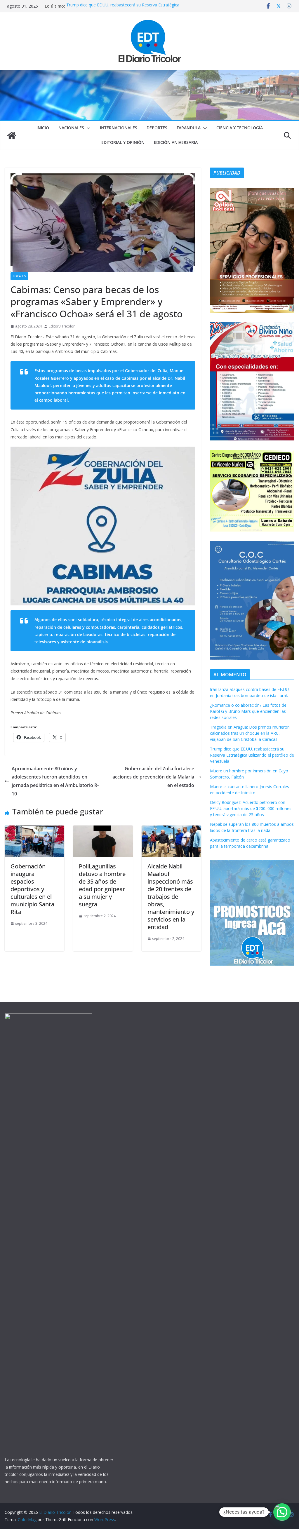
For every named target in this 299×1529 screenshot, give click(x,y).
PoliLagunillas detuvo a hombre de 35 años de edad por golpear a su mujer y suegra (102, 885)
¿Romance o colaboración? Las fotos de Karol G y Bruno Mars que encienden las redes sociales (248, 711)
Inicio (42, 127)
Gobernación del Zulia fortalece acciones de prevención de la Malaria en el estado (153, 777)
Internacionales (118, 127)
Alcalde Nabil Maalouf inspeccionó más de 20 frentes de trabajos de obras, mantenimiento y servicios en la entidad (170, 896)
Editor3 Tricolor (62, 326)
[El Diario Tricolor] (12, 135)
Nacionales (71, 127)
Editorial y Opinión (123, 142)
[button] (87, 128)
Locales (19, 276)
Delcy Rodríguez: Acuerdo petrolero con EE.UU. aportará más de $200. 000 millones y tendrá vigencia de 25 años (250, 808)
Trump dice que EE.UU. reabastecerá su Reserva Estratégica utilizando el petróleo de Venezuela (122, 9)
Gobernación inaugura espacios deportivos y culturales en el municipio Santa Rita (32, 889)
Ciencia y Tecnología (239, 127)
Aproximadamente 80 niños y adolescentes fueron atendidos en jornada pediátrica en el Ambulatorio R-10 (55, 781)
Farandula (189, 127)
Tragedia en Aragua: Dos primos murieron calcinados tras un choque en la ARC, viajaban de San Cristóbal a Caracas (250, 733)
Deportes (157, 127)
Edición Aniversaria (176, 142)
